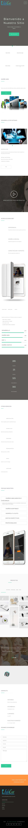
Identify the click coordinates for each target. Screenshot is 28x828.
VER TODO (8, 589)
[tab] (14, 499)
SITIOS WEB (13, 589)
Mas (6, 166)
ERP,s (20, 589)
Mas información (14, 34)
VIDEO (17, 589)
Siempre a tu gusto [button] (11, 513)
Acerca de (3, 805)
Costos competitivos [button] (12, 518)
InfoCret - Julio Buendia (12, 821)
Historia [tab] (16, 309)
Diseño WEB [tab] (8, 52)
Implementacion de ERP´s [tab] (20, 66)
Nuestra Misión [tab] (4, 309)
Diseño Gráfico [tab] (7, 65)
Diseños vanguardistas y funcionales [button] (11, 499)
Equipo (3, 807)
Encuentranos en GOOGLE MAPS (19, 781)
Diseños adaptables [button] (12, 508)
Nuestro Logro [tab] (10, 309)
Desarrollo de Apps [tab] (20, 52)
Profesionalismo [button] (11, 523)
